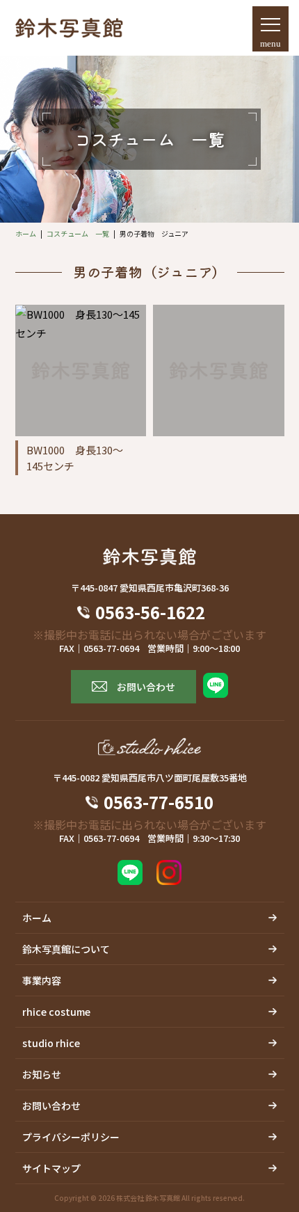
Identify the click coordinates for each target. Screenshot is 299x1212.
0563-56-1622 (158, 612)
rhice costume (56, 1012)
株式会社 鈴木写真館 (148, 1198)
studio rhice (51, 1043)
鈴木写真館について (66, 949)
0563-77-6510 (158, 802)
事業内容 (41, 980)
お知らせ (41, 1074)
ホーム (25, 233)
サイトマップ (51, 1168)
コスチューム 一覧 (78, 233)
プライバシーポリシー (71, 1137)
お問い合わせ (146, 687)
